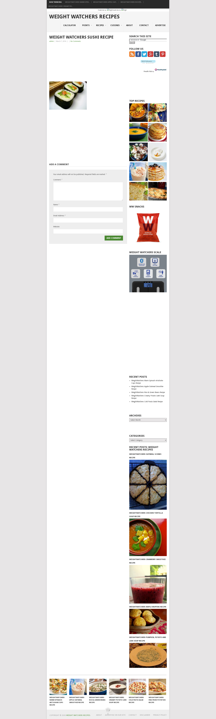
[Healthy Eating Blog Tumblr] (156, 56)
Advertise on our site (115, 715)
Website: (56, 227)
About (129, 25)
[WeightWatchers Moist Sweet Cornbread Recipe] (138, 191)
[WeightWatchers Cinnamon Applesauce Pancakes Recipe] (157, 132)
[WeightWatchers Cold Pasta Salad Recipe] (137, 687)
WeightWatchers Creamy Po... (60, 6)
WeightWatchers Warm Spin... (77, 2)
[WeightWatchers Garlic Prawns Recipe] (138, 152)
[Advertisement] (88, 62)
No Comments (75, 41)
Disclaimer (145, 715)
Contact (144, 25)
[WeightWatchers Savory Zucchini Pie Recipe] (157, 191)
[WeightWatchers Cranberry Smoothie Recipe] (148, 603)
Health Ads (148, 71)
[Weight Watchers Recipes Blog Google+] (150, 56)
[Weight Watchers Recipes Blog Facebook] (138, 56)
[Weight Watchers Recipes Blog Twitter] (144, 56)
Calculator (69, 25)
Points (86, 25)
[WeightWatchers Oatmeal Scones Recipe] (148, 509)
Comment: (57, 179)
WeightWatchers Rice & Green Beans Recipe (148, 392)
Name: (56, 204)
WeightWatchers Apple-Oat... (105, 2)
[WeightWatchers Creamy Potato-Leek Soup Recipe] (117, 687)
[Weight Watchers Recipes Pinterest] (163, 56)
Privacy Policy (159, 715)
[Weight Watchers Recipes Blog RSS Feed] (132, 56)
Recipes (100, 25)
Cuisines (115, 25)
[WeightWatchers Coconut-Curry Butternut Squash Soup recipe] (138, 132)
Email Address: (59, 215)
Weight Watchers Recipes (84, 16)
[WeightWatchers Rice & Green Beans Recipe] (98, 687)
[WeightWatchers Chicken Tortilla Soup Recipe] (148, 555)
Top (108, 710)
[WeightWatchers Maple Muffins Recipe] (148, 633)
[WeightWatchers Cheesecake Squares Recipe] (157, 113)
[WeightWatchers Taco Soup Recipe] (138, 113)
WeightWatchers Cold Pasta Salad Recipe (147, 402)
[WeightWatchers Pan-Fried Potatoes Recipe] (157, 687)
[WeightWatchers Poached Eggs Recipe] (157, 152)
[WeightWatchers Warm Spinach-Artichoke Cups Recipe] (58, 687)
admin (51, 41)
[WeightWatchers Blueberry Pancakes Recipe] (157, 171)
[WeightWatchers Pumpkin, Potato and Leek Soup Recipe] (148, 667)
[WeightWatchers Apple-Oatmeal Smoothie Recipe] (138, 171)
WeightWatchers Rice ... (131, 2)
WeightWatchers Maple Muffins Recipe (147, 607)
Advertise (160, 25)
